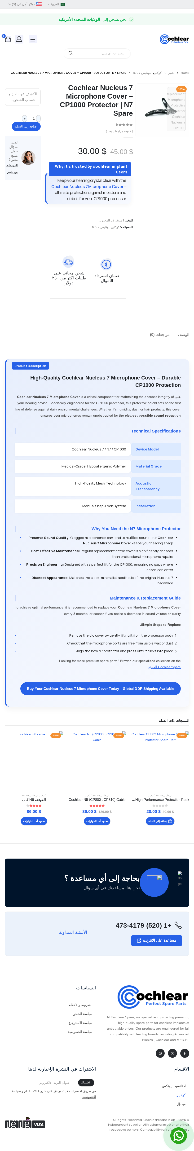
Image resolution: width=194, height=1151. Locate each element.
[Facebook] (184, 1053)
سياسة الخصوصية (80, 1032)
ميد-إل (181, 1104)
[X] (172, 1053)
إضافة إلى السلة (26, 126)
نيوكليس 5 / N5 (164, 795)
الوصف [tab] (183, 335)
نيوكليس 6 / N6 (30, 795)
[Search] (71, 53)
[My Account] (19, 39)
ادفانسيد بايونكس (174, 1086)
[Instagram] (160, 1053)
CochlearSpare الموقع (164, 667)
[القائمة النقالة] (33, 39)
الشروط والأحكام (81, 1005)
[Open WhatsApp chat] (178, 1135)
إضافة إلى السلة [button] (157, 821)
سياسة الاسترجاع (81, 1023)
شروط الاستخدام (35, 1091)
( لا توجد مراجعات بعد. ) (119, 131)
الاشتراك (86, 1082)
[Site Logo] (174, 39)
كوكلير (115, 227)
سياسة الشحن (83, 1014)
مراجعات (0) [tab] (160, 335)
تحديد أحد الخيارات (97, 821)
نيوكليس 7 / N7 (101, 227)
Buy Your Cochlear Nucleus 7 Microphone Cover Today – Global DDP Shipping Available (100, 689)
